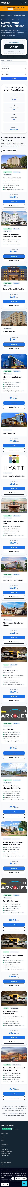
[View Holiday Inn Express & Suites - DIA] (14, 505)
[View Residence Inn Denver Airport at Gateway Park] (14, 770)
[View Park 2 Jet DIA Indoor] (14, 885)
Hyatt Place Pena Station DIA (14, 476)
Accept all (5, 1184)
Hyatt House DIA (9, 433)
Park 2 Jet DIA (8, 729)
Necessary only (14, 1181)
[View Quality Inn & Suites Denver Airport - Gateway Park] (14, 828)
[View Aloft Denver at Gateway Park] (14, 361)
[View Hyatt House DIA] (14, 420)
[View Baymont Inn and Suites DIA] (14, 273)
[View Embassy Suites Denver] (14, 162)
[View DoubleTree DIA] (14, 318)
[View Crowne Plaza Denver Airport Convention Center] (14, 1054)
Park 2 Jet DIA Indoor (11, 901)
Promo (8, 15)
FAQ (2, 1164)
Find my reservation (6, 1162)
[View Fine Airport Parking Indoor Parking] (14, 941)
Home (3, 15)
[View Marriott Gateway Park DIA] (14, 564)
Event (2, 1140)
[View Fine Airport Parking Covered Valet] (14, 998)
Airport (3, 1136)
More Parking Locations (9, 150)
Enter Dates (14, 201)
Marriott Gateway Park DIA (13, 580)
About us (3, 1147)
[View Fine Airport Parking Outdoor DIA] (14, 654)
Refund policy (4, 1166)
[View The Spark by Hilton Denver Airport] (14, 609)
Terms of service (5, 1153)
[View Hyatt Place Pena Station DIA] (14, 462)
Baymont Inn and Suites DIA (13, 289)
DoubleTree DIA (9, 332)
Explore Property (14, 206)
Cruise (2, 1138)
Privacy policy (4, 1149)
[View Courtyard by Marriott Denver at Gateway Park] (14, 218)
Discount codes (5, 1155)
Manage (5, 1181)
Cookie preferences (6, 1151)
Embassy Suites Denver (12, 178)
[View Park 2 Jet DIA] (14, 713)
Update (14, 78)
